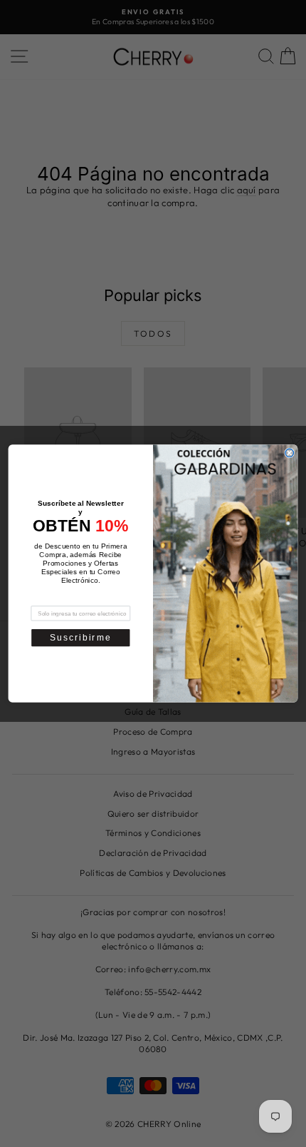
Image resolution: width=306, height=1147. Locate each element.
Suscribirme (81, 637)
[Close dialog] (289, 453)
